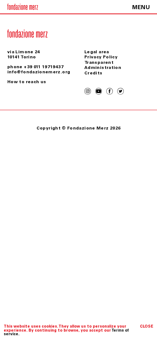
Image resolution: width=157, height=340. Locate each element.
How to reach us (26, 81)
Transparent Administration (102, 65)
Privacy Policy (101, 56)
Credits (93, 73)
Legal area (96, 51)
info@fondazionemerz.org (38, 71)
